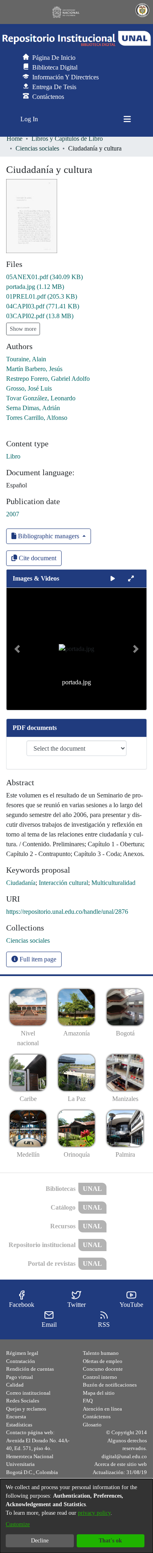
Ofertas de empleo (102, 1361)
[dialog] (76, 1516)
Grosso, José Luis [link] (29, 388)
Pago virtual (19, 1377)
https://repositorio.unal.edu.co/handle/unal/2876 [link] (67, 911)
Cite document (36, 558)
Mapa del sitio (99, 1393)
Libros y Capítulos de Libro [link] (67, 138)
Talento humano (101, 1353)
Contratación (20, 1361)
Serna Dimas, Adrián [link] (33, 407)
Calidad (15, 1385)
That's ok (110, 1541)
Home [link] (14, 138)
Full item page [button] (37, 959)
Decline (40, 1541)
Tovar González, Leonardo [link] (40, 398)
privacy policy (94, 1513)
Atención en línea (102, 1409)
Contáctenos (97, 1416)
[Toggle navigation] (127, 119)
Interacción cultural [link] (63, 882)
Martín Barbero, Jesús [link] (34, 368)
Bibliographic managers (48, 536)
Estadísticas (19, 1425)
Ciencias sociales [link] (37, 148)
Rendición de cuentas (30, 1369)
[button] (76, 38)
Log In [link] (29, 119)
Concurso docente (103, 1369)
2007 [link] (12, 514)
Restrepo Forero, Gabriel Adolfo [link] (48, 378)
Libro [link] (13, 456)
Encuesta (16, 1416)
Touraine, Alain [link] (26, 359)
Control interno (100, 1377)
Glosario (92, 1425)
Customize (18, 1524)
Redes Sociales (22, 1401)
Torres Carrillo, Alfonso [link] (36, 417)
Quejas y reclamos (26, 1409)
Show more (23, 329)
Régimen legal (22, 1353)
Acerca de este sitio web (120, 1464)
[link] (44, 276)
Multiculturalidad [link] (113, 882)
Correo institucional (28, 1393)
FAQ (88, 1401)
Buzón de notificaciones (110, 1385)
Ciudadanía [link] (20, 882)
